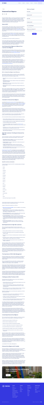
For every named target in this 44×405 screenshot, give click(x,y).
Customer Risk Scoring (14, 391)
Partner (28, 393)
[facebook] (6, 14)
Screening (13, 389)
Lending (21, 390)
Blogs (28, 389)
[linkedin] (2, 14)
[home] (4, 3)
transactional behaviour (17, 52)
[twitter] (4, 14)
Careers (28, 395)
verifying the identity (13, 51)
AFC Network (36, 392)
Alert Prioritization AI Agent (15, 392)
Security (28, 394)
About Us (28, 392)
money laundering (4, 63)
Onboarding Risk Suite (14, 390)
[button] (40, 0)
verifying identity (19, 29)
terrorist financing (10, 63)
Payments (21, 391)
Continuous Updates (14, 397)
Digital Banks (21, 389)
